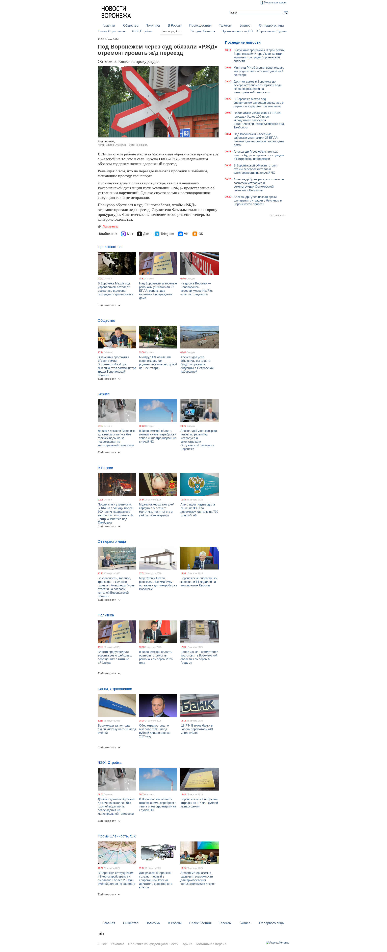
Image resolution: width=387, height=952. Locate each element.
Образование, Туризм (272, 31)
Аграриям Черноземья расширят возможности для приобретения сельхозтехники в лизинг (197, 878)
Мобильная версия (275, 2)
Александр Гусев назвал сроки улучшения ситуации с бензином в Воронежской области (258, 200)
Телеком (225, 25)
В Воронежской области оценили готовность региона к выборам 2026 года (156, 657)
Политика (153, 25)
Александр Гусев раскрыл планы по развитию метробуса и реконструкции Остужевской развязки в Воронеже (198, 440)
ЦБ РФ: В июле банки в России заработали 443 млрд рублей (196, 729)
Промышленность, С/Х (237, 31)
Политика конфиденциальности (153, 944)
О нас (102, 944)
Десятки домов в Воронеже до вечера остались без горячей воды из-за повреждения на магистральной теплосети (116, 438)
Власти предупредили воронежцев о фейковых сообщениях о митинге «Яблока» (115, 657)
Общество (130, 25)
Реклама (117, 944)
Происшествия (200, 25)
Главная (109, 25)
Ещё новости (107, 305)
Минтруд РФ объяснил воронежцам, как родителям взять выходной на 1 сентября (158, 362)
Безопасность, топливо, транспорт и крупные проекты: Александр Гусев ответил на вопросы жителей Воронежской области (116, 587)
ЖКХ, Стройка (142, 31)
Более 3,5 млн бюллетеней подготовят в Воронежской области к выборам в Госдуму (199, 657)
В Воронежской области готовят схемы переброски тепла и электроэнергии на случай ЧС (157, 436)
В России (175, 25)
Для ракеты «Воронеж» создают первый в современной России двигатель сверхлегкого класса (155, 880)
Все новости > (278, 215)
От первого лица (271, 25)
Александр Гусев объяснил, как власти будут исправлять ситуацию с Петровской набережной (196, 364)
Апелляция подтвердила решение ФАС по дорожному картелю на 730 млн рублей (199, 510)
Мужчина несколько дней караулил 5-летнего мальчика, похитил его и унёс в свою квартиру (156, 510)
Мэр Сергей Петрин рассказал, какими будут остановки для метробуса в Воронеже (158, 583)
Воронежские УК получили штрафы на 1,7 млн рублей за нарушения (199, 802)
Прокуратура (110, 226)
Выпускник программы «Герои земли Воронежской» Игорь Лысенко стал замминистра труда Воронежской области (117, 366)
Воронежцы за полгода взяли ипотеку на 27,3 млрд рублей (117, 729)
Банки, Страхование (112, 31)
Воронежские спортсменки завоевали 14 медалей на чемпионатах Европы (198, 581)
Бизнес (245, 25)
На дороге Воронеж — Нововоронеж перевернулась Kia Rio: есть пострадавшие (196, 289)
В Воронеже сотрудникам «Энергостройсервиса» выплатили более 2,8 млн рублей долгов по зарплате (116, 878)
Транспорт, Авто (171, 31)
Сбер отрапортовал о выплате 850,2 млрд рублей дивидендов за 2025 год (154, 731)
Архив (187, 944)
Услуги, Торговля (203, 31)
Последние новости (243, 42)
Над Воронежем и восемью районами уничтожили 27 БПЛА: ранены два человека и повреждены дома (158, 291)
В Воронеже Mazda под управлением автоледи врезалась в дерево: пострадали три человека (115, 289)
